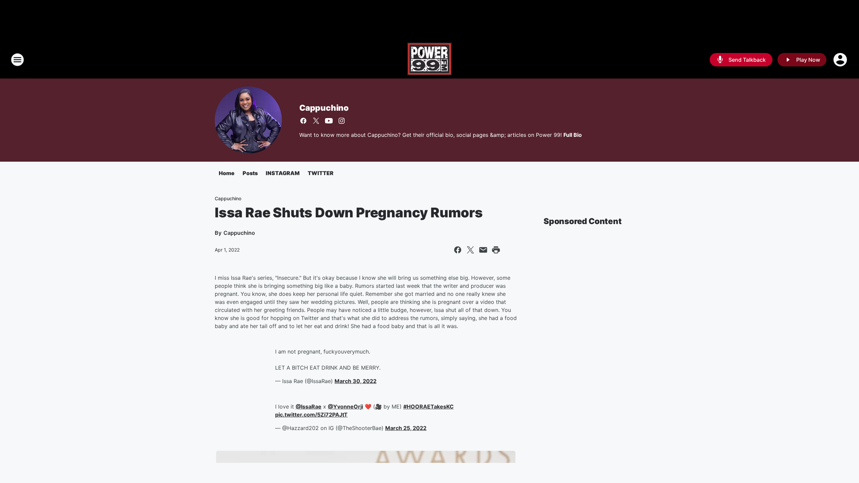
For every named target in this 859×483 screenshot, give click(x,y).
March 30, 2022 (355, 381)
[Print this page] (496, 250)
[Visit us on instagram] (342, 121)
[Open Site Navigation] (17, 59)
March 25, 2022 (405, 428)
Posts (250, 173)
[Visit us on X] (316, 121)
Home (227, 173)
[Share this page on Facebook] (457, 250)
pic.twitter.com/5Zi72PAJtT (311, 414)
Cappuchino (324, 108)
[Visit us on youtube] (329, 121)
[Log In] (840, 59)
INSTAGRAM (283, 173)
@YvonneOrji (345, 406)
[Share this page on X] (470, 250)
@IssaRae (308, 406)
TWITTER (321, 173)
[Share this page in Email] (483, 250)
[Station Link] (429, 59)
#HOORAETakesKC (428, 406)
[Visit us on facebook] (303, 121)
